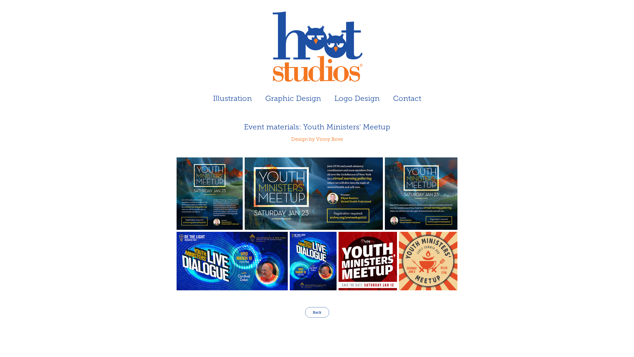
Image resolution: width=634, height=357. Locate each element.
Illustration (232, 98)
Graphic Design (293, 98)
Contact (407, 98)
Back (317, 312)
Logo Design (357, 98)
